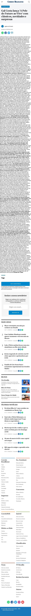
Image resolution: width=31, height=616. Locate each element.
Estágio (18, 469)
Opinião (3, 484)
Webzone (3, 523)
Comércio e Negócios (21, 560)
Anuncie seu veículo (5, 570)
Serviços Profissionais (21, 558)
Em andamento (19, 496)
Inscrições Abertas (20, 498)
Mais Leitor (3, 542)
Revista (18, 582)
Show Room (18, 529)
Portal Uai (18, 594)
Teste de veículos (5, 574)
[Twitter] (9, 34)
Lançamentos (19, 523)
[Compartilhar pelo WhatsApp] (22, 330)
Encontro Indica (19, 586)
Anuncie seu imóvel (20, 518)
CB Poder (18, 572)
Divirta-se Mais (6, 528)
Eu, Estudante (21, 460)
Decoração (18, 531)
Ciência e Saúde (4, 482)
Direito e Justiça (5, 500)
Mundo (2, 475)
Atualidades (19, 584)
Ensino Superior (19, 465)
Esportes (3, 479)
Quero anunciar (19, 546)
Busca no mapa (19, 521)
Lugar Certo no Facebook (22, 536)
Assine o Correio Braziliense (7, 509)
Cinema (3, 531)
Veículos (18, 550)
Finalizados (18, 501)
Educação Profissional (21, 482)
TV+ (2, 539)
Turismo (3, 490)
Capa (2, 464)
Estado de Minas (20, 592)
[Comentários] (12, 34)
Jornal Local (19, 570)
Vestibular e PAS (20, 478)
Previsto (18, 494)
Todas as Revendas (5, 585)
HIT (2, 537)
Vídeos (2, 578)
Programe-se (4, 533)
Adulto (17, 556)
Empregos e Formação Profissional (21, 553)
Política (3, 469)
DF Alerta (18, 567)
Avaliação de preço (5, 576)
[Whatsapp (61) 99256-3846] (8, 602)
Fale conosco (19, 486)
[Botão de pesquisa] (29, 2)
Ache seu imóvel (20, 516)
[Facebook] (5, 34)
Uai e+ (17, 596)
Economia (3, 473)
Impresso (4, 496)
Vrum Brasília (19, 574)
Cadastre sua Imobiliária (21, 540)
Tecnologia (3, 488)
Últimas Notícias (20, 473)
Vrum (3, 565)
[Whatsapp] (2, 34)
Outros (18, 589)
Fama (2, 516)
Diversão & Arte (5, 477)
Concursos (20, 489)
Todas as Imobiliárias (21, 538)
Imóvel (18, 514)
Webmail (3, 525)
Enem (17, 471)
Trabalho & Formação (21, 467)
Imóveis (18, 548)
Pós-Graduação (19, 484)
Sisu (17, 480)
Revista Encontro (22, 577)
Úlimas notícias (19, 525)
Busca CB (3, 505)
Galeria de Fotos (20, 534)
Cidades (3, 467)
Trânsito (3, 492)
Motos (2, 580)
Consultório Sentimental (6, 518)
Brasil (2, 471)
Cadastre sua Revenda (6, 587)
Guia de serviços (20, 527)
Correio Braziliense (5, 461)
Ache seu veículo (5, 567)
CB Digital (3, 503)
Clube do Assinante (5, 507)
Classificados (21, 543)
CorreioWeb (5, 514)
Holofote (3, 486)
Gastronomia (4, 521)
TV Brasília (20, 565)
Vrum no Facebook (5, 582)
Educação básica (20, 463)
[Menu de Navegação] (2, 2)
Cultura (18, 475)
